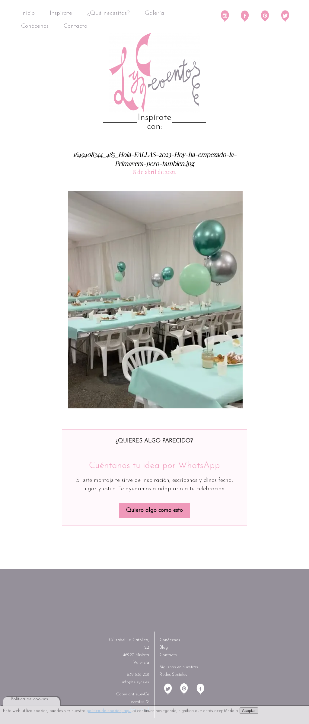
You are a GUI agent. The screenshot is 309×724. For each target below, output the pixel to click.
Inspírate (61, 13)
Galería (154, 13)
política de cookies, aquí (109, 711)
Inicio (28, 13)
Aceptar (249, 710)
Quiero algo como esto (154, 510)
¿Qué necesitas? (108, 13)
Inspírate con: (154, 122)
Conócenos (35, 26)
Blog (164, 647)
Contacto (75, 26)
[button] (155, 299)
